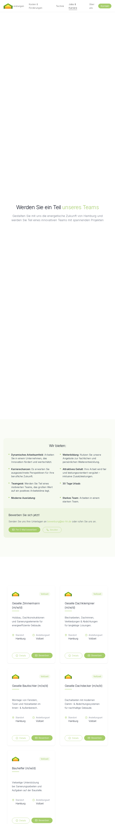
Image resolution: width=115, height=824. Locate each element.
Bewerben (44, 655)
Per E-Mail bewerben (26, 529)
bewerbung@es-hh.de (59, 521)
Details (22, 655)
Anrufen (54, 529)
